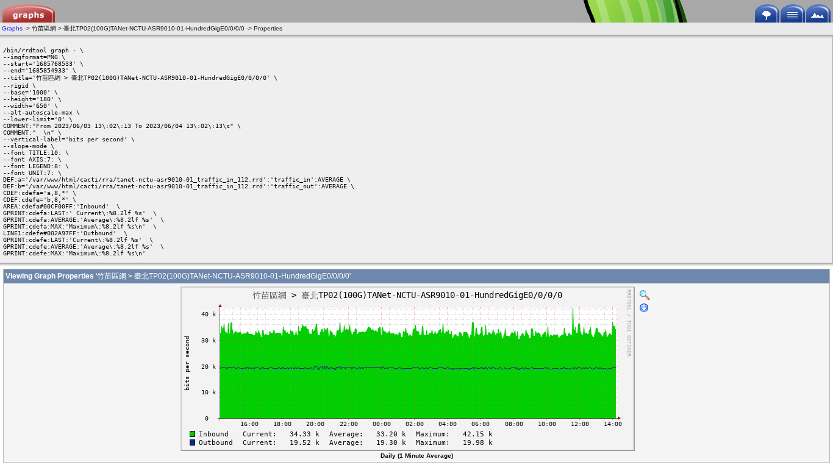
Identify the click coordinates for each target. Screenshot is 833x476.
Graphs (12, 28)
